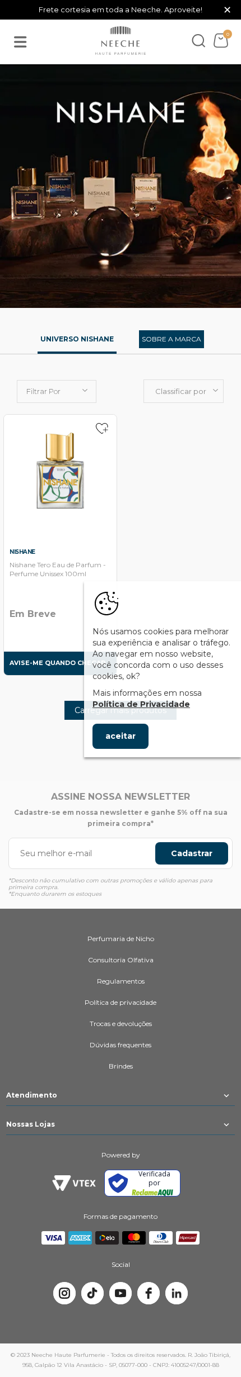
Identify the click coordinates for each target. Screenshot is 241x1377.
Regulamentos (121, 981)
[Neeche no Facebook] (148, 1293)
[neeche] (120, 40)
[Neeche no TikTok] (92, 1293)
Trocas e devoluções (121, 1023)
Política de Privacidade (141, 704)
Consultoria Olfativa (121, 960)
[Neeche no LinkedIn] (176, 1293)
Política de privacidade (120, 1002)
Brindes (121, 1066)
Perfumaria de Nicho (120, 938)
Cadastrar (191, 853)
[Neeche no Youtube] (120, 1293)
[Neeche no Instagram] (64, 1293)
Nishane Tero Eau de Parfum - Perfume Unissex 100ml (58, 569)
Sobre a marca (171, 339)
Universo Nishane (77, 339)
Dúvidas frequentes (120, 1045)
